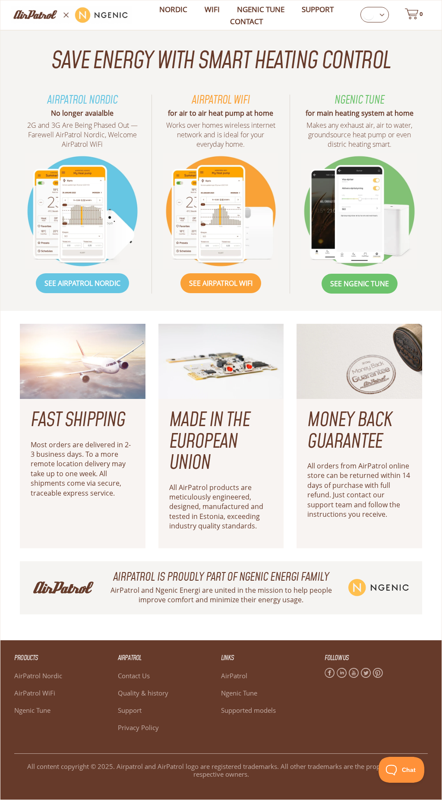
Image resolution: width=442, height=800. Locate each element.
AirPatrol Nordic (38, 675)
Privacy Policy (138, 727)
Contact (246, 21)
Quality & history (143, 693)
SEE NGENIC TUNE (359, 283)
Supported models (248, 710)
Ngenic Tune (32, 710)
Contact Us (134, 675)
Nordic (173, 9)
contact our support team (346, 499)
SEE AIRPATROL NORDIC (82, 283)
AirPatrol (234, 675)
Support (318, 9)
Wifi (212, 9)
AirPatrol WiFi (34, 693)
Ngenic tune (260, 9)
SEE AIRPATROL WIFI (221, 283)
